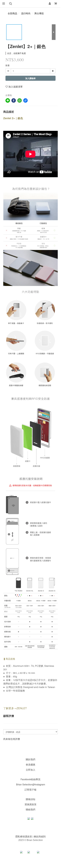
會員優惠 (30, 764)
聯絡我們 (30, 809)
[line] (7, 100)
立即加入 (30, 769)
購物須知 (30, 799)
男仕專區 (39, 13)
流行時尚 (25, 13)
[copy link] (25, 100)
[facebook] (13, 100)
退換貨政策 (30, 804)
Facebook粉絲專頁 (30, 779)
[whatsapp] (19, 100)
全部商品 (12, 13)
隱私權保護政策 (24, 836)
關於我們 (30, 759)
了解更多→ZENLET (15, 708)
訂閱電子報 (30, 789)
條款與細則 (40, 836)
